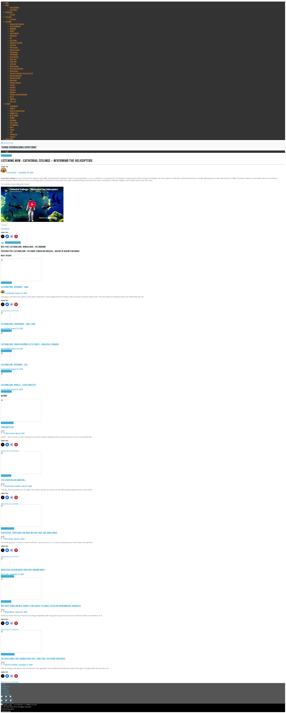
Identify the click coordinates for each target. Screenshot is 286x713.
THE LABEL (5, 690)
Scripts (9, 475)
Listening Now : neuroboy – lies (14, 364)
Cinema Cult (4, 528)
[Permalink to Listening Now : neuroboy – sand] (21, 280)
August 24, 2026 (21, 293)
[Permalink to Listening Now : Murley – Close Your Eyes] (5, 381)
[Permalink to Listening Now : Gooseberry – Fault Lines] (5, 320)
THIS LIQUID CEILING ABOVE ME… (13, 479)
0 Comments (14, 310)
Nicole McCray (9, 612)
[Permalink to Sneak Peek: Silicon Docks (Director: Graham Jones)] (5, 566)
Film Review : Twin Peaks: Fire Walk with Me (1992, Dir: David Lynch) (29, 532)
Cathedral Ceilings (10, 242)
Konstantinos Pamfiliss (13, 486)
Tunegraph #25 (7, 427)
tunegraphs (10, 423)
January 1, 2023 (19, 538)
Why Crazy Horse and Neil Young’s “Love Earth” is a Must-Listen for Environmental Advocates (41, 605)
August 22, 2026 (17, 389)
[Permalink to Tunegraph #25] (21, 421)
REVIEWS (4, 688)
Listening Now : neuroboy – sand (14, 286)
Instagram (5, 229)
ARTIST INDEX (6, 695)
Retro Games (11, 654)
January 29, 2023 (21, 612)
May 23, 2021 (20, 433)
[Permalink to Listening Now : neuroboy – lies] (5, 360)
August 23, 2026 (17, 369)
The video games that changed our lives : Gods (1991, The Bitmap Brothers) (33, 658)
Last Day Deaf (9, 293)
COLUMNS (5, 693)
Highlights (4, 155)
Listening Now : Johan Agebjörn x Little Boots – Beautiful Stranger (30, 344)
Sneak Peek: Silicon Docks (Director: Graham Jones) (23, 569)
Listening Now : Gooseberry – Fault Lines (18, 323)
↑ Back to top (6, 711)
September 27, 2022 (17, 574)
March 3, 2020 (27, 486)
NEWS (3, 684)
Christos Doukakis (11, 664)
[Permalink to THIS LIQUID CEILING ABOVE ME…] (21, 473)
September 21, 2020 (26, 664)
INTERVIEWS (5, 686)
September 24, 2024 (26, 172)
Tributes (9, 155)
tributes (18, 242)
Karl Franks (9, 538)
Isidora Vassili (10, 433)
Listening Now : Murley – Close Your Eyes (18, 384)
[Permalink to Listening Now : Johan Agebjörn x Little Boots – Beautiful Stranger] (5, 340)
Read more (5, 310)
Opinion (9, 601)
